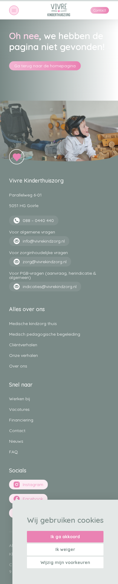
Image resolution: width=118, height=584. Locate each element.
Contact (99, 10)
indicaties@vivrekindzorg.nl (50, 286)
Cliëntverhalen (23, 344)
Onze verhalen (23, 355)
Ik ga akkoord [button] (65, 536)
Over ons (18, 366)
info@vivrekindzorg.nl (44, 241)
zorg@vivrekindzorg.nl (45, 261)
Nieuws (16, 441)
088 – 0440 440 (38, 220)
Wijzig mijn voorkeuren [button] (65, 562)
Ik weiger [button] (65, 549)
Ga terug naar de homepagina (45, 66)
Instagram (33, 484)
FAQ (13, 452)
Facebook (33, 499)
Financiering (21, 420)
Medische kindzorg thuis (33, 323)
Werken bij (19, 398)
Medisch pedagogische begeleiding (44, 334)
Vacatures (19, 409)
